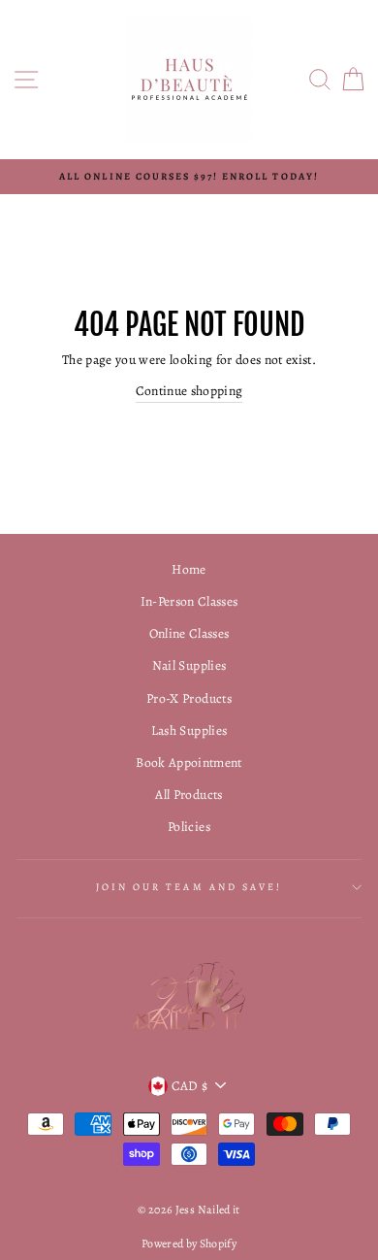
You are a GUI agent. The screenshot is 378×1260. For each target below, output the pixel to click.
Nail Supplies (189, 665)
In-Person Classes (189, 601)
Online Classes (189, 633)
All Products (188, 794)
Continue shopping (189, 390)
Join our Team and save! (189, 887)
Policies (189, 826)
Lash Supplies (189, 730)
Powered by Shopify (189, 1243)
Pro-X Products (189, 698)
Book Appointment (188, 762)
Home (188, 569)
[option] (189, 176)
